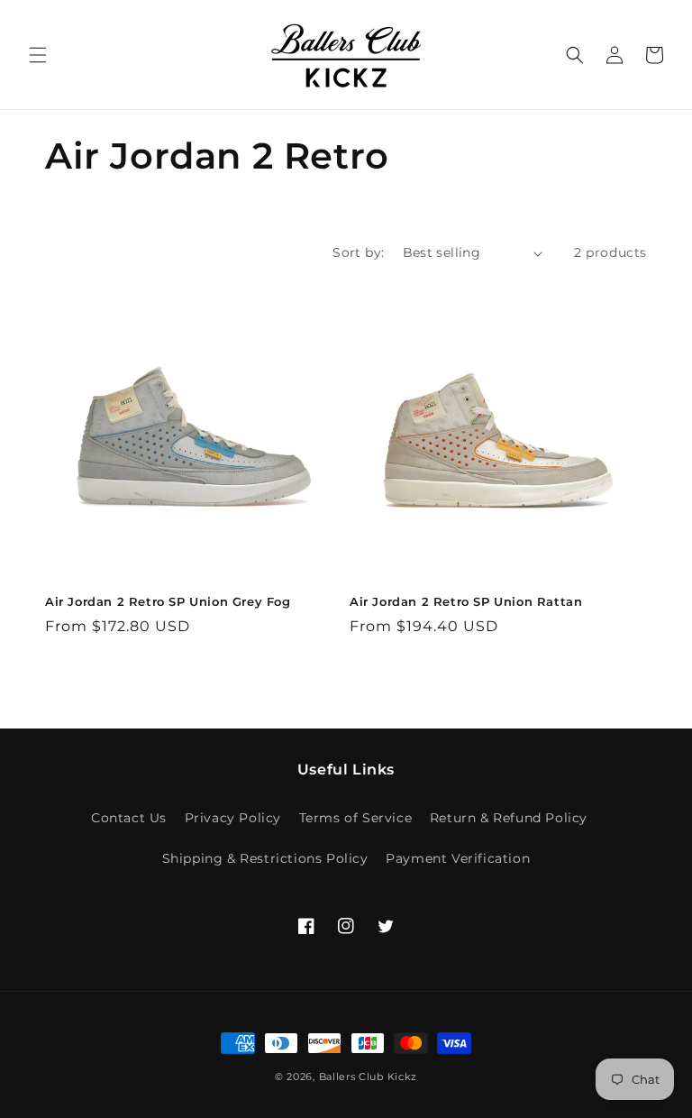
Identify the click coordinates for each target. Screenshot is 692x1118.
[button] (38, 55)
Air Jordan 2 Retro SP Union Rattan (466, 601)
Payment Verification (458, 858)
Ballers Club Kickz (368, 1076)
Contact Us (129, 818)
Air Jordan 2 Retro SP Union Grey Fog (168, 601)
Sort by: (358, 252)
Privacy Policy (233, 818)
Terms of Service (356, 818)
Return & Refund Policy (508, 818)
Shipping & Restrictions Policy (265, 858)
